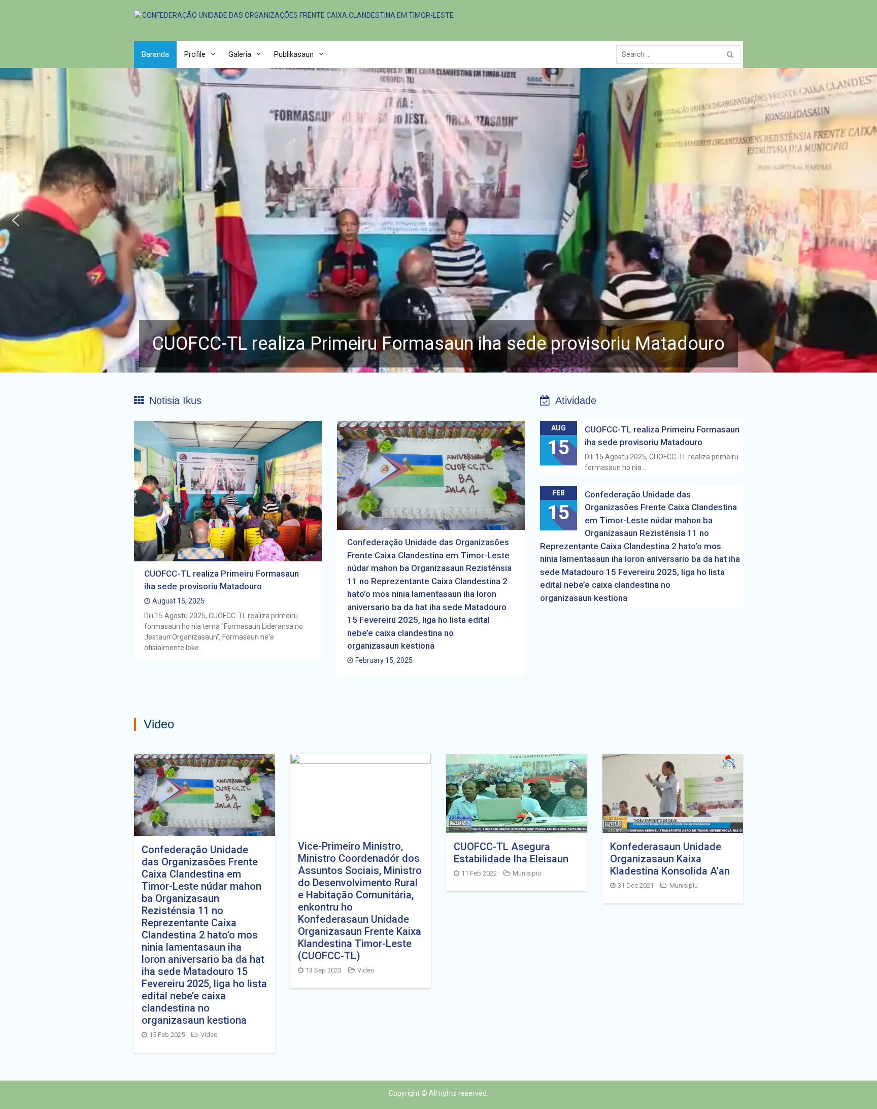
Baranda (155, 54)
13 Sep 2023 (324, 970)
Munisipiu (527, 873)
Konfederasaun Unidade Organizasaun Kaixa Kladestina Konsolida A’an (670, 859)
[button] (438, 220)
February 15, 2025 (384, 660)
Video (209, 1034)
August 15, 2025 (178, 601)
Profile (195, 54)
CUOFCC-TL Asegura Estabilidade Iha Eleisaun (511, 853)
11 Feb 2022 (479, 873)
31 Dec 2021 (636, 885)
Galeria (239, 54)
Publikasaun (294, 54)
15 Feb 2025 (167, 1034)
